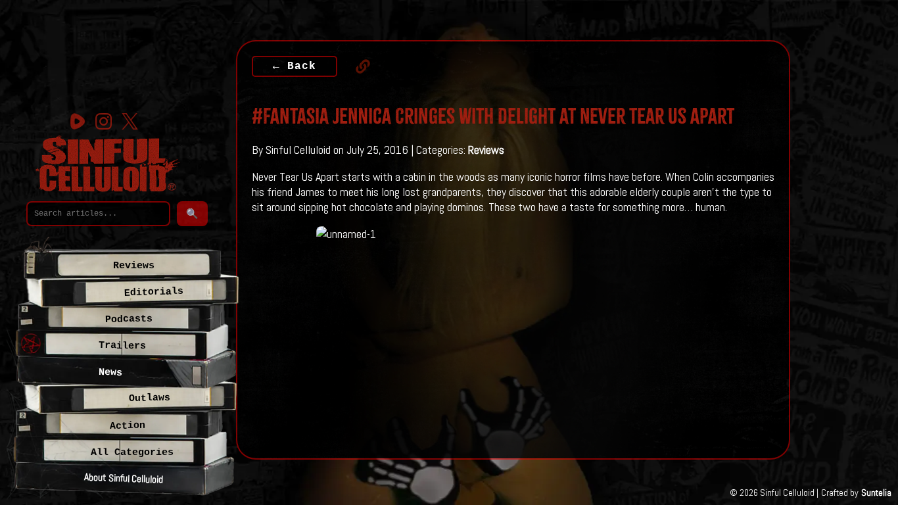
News (110, 372)
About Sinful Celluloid (123, 477)
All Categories (132, 452)
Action (127, 426)
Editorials (153, 292)
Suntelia (876, 492)
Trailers (122, 345)
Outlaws (149, 398)
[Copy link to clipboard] (356, 66)
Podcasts (129, 319)
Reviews (486, 149)
